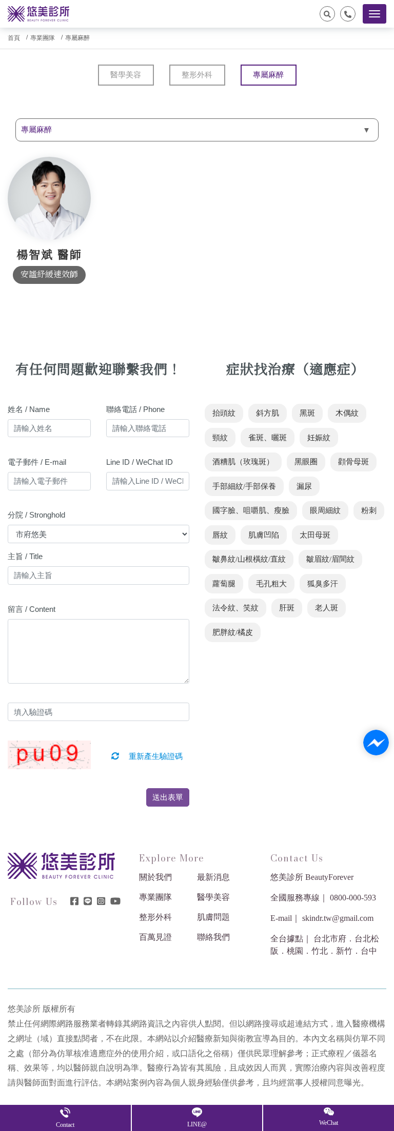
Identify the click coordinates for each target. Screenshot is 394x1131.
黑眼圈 (306, 462)
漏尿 (304, 486)
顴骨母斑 (353, 462)
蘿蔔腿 (223, 584)
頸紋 (220, 438)
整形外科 (197, 75)
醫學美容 (125, 75)
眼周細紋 (325, 510)
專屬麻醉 (77, 38)
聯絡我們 (213, 937)
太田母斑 (315, 535)
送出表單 (167, 797)
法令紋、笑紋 (235, 608)
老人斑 (326, 608)
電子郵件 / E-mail (37, 462)
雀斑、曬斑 (267, 438)
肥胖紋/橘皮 (232, 632)
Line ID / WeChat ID (139, 462)
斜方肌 (267, 413)
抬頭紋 (223, 413)
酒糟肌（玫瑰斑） (243, 462)
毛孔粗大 (271, 584)
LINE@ (197, 1124)
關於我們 (155, 877)
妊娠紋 (318, 438)
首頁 (14, 38)
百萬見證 (155, 937)
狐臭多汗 (322, 584)
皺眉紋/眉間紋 (330, 559)
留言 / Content (31, 609)
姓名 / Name (29, 409)
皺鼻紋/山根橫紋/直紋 (249, 559)
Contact (65, 1124)
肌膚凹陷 (263, 535)
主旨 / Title (25, 556)
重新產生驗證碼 (155, 756)
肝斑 (286, 608)
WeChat (328, 1122)
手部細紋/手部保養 (244, 486)
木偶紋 (347, 413)
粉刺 (369, 510)
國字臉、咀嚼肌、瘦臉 (250, 510)
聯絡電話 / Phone (135, 409)
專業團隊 (42, 38)
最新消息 (213, 877)
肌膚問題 (213, 917)
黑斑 (307, 413)
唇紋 (220, 535)
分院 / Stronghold (36, 514)
